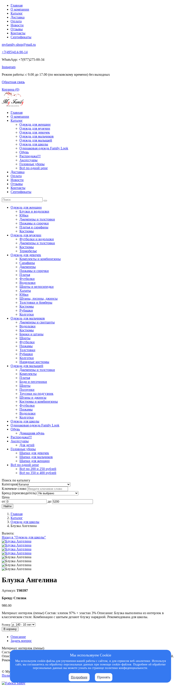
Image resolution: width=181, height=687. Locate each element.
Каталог (17, 13)
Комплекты (28, 374)
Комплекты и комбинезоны (40, 259)
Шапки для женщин (34, 461)
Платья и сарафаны (33, 227)
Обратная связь (13, 82)
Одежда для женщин (35, 124)
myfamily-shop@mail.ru (19, 44)
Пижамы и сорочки (34, 223)
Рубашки (26, 310)
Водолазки (27, 283)
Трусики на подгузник (36, 393)
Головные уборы (32, 164)
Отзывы (17, 29)
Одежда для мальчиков (36, 136)
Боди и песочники (33, 382)
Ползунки (26, 389)
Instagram (8, 67)
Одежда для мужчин (34, 128)
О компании (20, 9)
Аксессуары (28, 160)
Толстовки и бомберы (35, 302)
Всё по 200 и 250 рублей (37, 469)
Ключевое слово (14, 488)
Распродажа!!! (30, 156)
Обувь (24, 152)
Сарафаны (27, 263)
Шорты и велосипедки (36, 286)
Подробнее (79, 677)
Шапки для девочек (34, 453)
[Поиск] (45, 200)
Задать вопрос (21, 641)
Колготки (26, 314)
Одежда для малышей (35, 140)
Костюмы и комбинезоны (38, 401)
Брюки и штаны (31, 334)
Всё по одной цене (33, 168)
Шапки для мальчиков (36, 457)
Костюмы (26, 231)
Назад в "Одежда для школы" (24, 537)
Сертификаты (21, 37)
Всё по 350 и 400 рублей (37, 473)
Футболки (27, 279)
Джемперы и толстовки (37, 219)
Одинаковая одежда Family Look (43, 148)
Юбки (23, 215)
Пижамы (26, 346)
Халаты (25, 290)
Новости (17, 25)
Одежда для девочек (34, 132)
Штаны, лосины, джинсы (38, 298)
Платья (24, 275)
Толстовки (27, 350)
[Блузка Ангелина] (16, 541)
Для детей (26, 445)
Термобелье (28, 251)
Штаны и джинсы (32, 397)
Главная (17, 5)
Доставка (18, 17)
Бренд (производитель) (19, 493)
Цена (5, 497)
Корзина (10, 89)
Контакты (18, 33)
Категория (9, 484)
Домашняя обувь (31, 433)
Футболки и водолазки (36, 239)
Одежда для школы (33, 144)
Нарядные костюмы (34, 362)
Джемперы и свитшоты (37, 322)
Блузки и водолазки (34, 211)
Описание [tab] (18, 637)
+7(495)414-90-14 (15, 52)
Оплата (16, 21)
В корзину (10, 629)
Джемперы (27, 267)
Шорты (24, 338)
